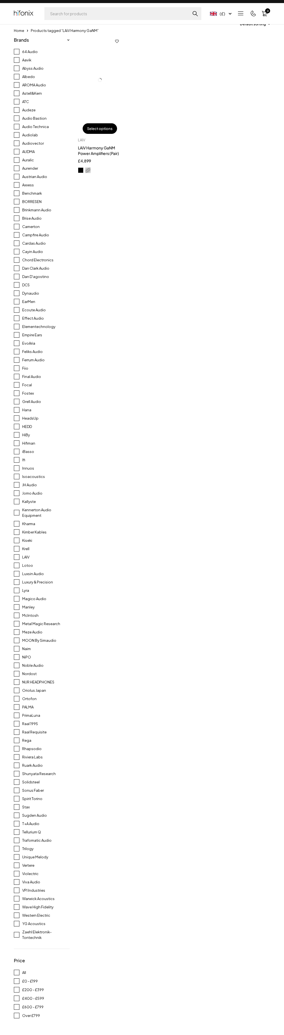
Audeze (29, 110)
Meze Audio (32, 632)
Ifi (23, 460)
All (24, 972)
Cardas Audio (34, 243)
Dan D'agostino (35, 276)
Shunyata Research (39, 773)
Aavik (26, 60)
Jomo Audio (32, 493)
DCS (26, 285)
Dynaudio (30, 293)
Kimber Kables (34, 532)
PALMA (28, 707)
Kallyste (29, 501)
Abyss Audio (33, 68)
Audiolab (30, 135)
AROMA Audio (34, 85)
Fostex (28, 393)
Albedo (28, 76)
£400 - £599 (33, 998)
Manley (28, 607)
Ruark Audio (32, 765)
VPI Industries (33, 890)
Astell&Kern (32, 93)
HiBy (26, 435)
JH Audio (29, 485)
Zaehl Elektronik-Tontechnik (37, 935)
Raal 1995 (30, 723)
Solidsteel (31, 782)
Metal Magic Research (41, 623)
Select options (100, 128)
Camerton (31, 226)
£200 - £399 (33, 990)
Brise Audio (32, 218)
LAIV (25, 557)
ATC (25, 101)
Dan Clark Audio (35, 268)
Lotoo (27, 565)
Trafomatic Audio (37, 840)
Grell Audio (31, 401)
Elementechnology (38, 326)
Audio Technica (35, 126)
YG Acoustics (33, 923)
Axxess (28, 185)
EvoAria (28, 343)
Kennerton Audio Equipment (36, 513)
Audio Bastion (34, 118)
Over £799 (31, 1015)
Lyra (25, 590)
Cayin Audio (32, 251)
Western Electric (36, 915)
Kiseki (27, 540)
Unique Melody (35, 857)
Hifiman (28, 443)
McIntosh (30, 615)
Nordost (29, 673)
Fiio (25, 368)
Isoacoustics (33, 476)
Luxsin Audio (33, 574)
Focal (27, 385)
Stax (26, 807)
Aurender (30, 168)
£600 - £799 (33, 1007)
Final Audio (31, 376)
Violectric (30, 873)
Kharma (28, 524)
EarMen (28, 301)
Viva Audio (31, 882)
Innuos (28, 468)
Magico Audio (34, 599)
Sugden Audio (34, 815)
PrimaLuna (31, 715)
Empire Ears (32, 335)
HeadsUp (30, 418)
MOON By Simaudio (39, 640)
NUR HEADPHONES (38, 682)
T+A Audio (30, 823)
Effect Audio (33, 318)
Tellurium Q (31, 832)
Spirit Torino (32, 798)
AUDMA (28, 151)
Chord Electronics (38, 260)
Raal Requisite (34, 732)
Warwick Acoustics (38, 898)
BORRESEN (32, 201)
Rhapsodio (32, 748)
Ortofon (29, 698)
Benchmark (32, 193)
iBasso (28, 451)
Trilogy (28, 848)
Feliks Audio (32, 351)
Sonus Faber (33, 790)
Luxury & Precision (37, 582)
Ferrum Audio (33, 360)
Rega (26, 740)
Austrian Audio (34, 176)
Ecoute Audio (34, 310)
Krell (25, 549)
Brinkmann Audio (36, 210)
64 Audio (30, 51)
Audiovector (33, 143)
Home (19, 30)
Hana (26, 410)
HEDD (27, 426)
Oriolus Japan (34, 690)
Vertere (28, 865)
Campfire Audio (35, 235)
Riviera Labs (32, 757)
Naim (26, 648)
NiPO (26, 657)
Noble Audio (33, 665)
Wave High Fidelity (38, 907)
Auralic (28, 160)
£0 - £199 (30, 981)
